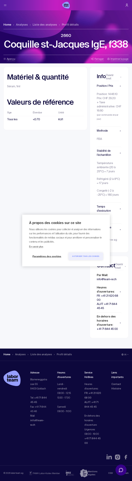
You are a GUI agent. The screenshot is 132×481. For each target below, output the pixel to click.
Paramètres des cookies (46, 256)
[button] (109, 86)
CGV (110, 473)
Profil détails (70, 25)
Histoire (116, 389)
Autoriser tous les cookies (85, 256)
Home (7, 25)
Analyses (22, 25)
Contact (116, 384)
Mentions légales (92, 473)
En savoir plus (36, 246)
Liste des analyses (45, 25)
